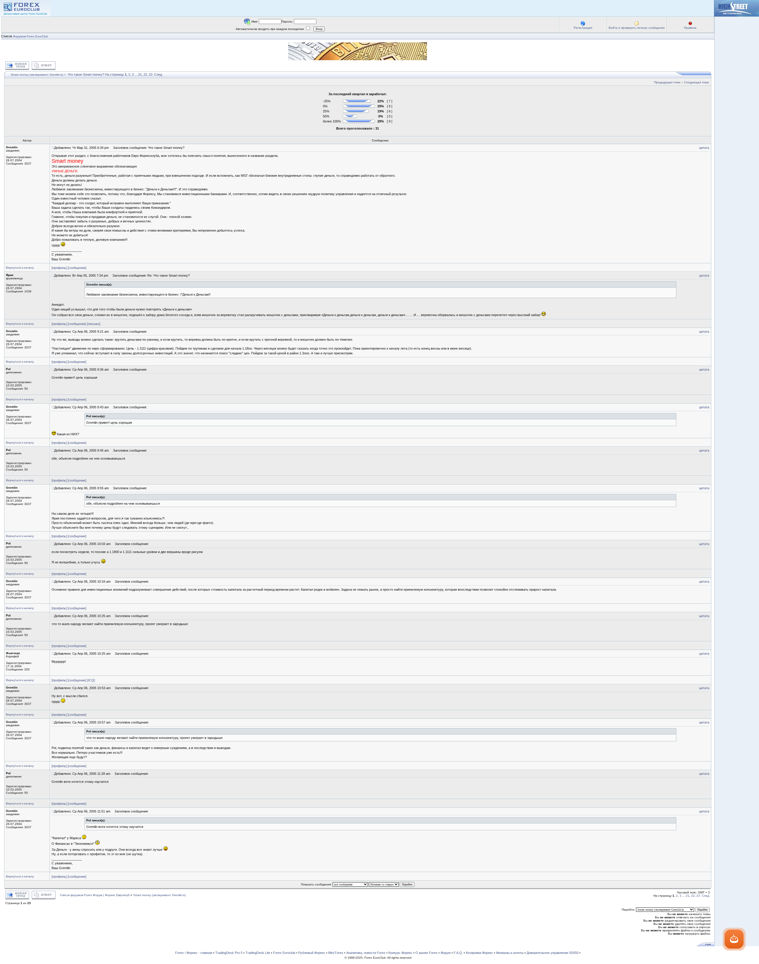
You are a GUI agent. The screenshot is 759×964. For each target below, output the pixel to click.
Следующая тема (696, 82)
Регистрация (583, 27)
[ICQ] (91, 680)
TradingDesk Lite (257, 953)
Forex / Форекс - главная (193, 953)
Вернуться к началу (20, 267)
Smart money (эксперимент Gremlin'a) (37, 74)
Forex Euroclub (284, 953)
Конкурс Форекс (400, 953)
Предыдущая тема (667, 82)
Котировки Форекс (479, 953)
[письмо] (93, 324)
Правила (690, 27)
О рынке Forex (426, 953)
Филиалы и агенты (510, 953)
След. (158, 74)
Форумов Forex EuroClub (30, 36)
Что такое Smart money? (86, 74)
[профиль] (59, 268)
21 (140, 74)
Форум (446, 953)
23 (150, 74)
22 (145, 74)
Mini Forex (335, 953)
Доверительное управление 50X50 (552, 953)
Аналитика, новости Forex (365, 953)
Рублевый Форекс (311, 953)
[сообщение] (77, 268)
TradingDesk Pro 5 (229, 953)
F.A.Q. (458, 953)
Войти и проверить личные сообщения (636, 27)
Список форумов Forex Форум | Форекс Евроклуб (95, 895)
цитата (704, 147)
